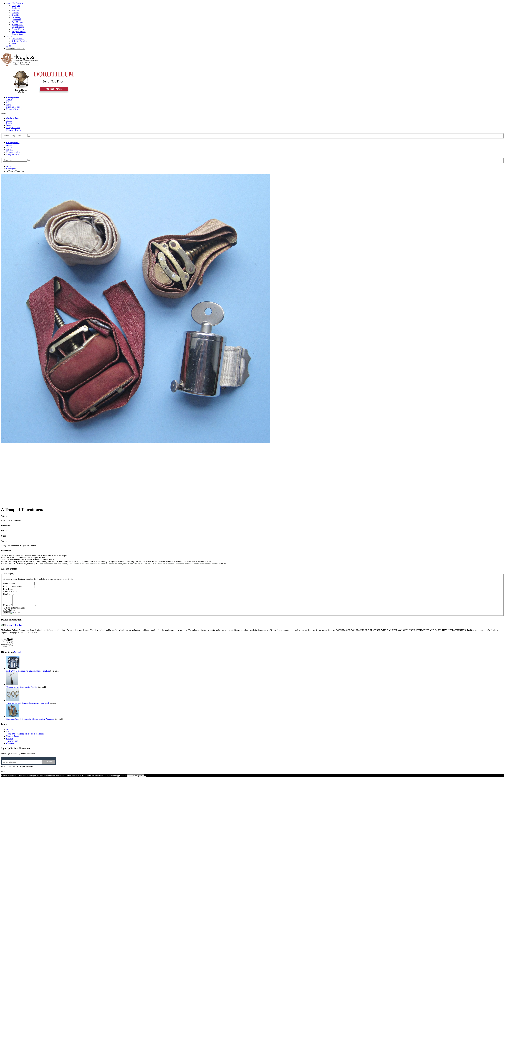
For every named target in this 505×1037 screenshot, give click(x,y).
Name (6, 583)
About (9, 100)
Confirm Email (10, 591)
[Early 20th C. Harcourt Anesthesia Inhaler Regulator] (12, 668)
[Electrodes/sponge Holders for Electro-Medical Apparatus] (12, 716)
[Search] (29, 136)
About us (10, 729)
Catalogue (10, 169)
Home (8, 166)
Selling (9, 102)
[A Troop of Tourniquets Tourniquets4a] (135, 443)
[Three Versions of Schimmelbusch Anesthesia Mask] (12, 700)
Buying (9, 104)
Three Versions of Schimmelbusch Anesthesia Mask (28, 703)
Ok (129, 776)
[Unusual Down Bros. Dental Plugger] (12, 684)
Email (6, 586)
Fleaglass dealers (13, 107)
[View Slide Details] (42, 93)
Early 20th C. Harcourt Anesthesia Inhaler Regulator (28, 671)
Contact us (10, 743)
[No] (145, 776)
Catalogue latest (12, 97)
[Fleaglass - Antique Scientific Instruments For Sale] (20, 64)
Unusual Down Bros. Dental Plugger (22, 687)
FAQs (8, 731)
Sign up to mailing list (15, 608)
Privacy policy (137, 776)
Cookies (9, 738)
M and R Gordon (14, 625)
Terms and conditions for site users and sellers (25, 734)
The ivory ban (12, 741)
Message (7, 605)
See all (17, 652)
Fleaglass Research (14, 109)
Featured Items (12, 736)
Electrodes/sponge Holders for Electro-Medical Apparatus (30, 719)
